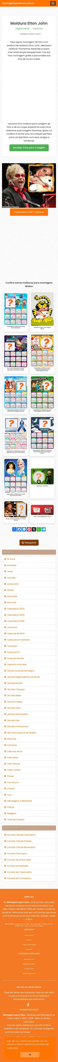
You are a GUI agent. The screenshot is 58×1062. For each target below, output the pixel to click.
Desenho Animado (16, 664)
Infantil (10, 788)
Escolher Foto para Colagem (29, 147)
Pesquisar (30, 542)
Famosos (11, 745)
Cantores (38, 28)
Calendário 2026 (15, 621)
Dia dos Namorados (17, 714)
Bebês (10, 590)
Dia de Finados (14, 701)
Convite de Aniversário (18, 859)
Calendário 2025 (15, 615)
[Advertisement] (29, 91)
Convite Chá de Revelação (20, 847)
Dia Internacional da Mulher (21, 732)
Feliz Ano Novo (14, 751)
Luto (9, 794)
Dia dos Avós (13, 707)
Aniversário (12, 584)
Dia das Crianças (15, 689)
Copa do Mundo (15, 658)
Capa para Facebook (18, 639)
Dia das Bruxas (14, 683)
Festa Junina (13, 769)
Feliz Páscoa (13, 763)
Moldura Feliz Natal (29, 964)
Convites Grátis (29, 968)
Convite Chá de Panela (18, 841)
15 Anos (10, 559)
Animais (10, 577)
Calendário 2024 (15, 608)
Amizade (11, 565)
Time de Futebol (15, 819)
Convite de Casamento (19, 872)
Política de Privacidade (41, 1032)
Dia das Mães (13, 695)
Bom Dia (11, 602)
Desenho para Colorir (29, 973)
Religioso (11, 813)
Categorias (29, 949)
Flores (10, 776)
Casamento (13, 652)
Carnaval (11, 646)
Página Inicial (22, 28)
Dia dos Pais (13, 720)
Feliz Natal (12, 757)
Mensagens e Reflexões (19, 800)
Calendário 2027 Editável (29, 212)
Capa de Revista (15, 633)
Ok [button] (30, 1055)
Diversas (11, 738)
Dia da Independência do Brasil (23, 677)
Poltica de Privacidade (29, 944)
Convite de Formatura (18, 878)
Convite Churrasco (16, 853)
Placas (10, 807)
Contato (29, 940)
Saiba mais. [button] (12, 1048)
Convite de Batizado (17, 865)
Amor (9, 571)
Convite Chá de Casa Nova (20, 834)
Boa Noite (11, 596)
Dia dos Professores (17, 726)
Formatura (12, 782)
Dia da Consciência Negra (20, 670)
